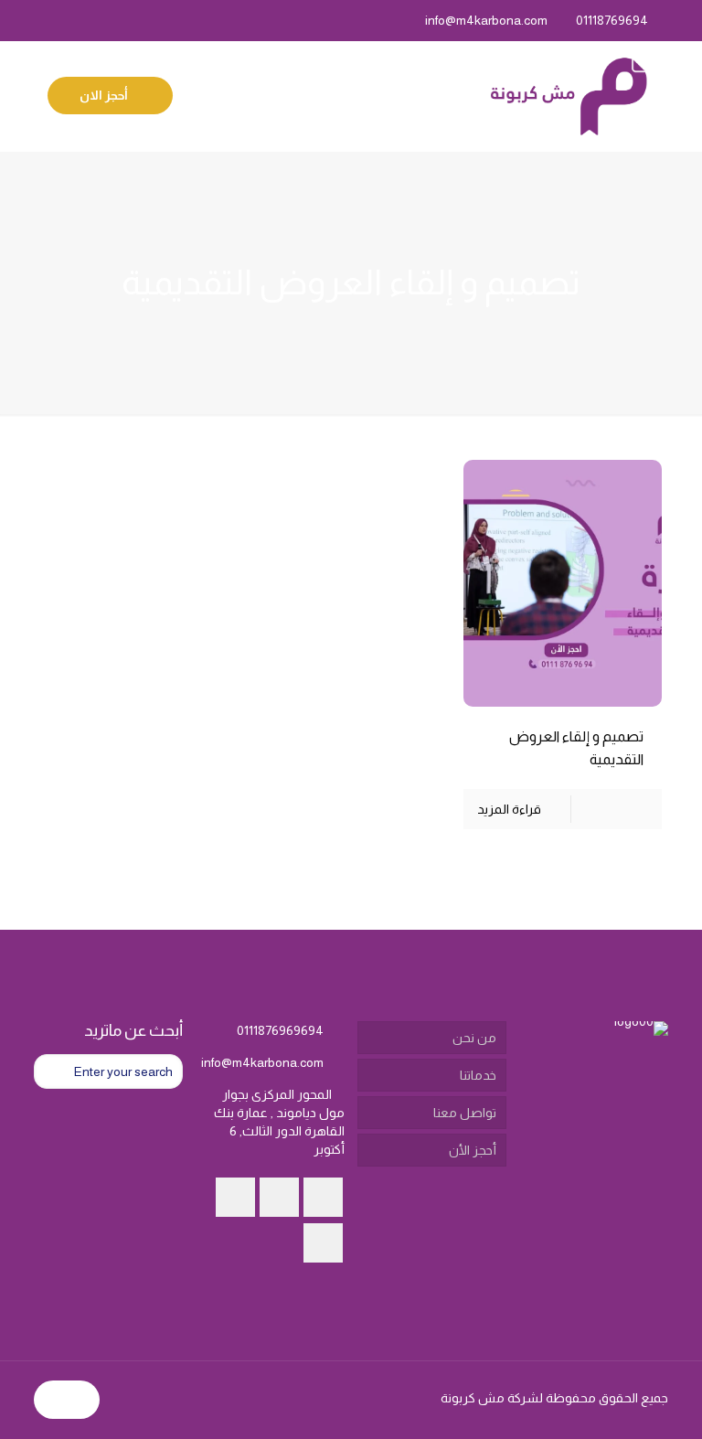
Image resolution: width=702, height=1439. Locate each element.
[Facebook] (117, 19)
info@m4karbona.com (486, 20)
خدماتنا (478, 1075)
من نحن (474, 1037)
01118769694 (612, 20)
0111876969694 (280, 1030)
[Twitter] (92, 19)
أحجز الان (105, 95)
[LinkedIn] (68, 19)
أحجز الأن (472, 1150)
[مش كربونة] (568, 96)
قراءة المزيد (509, 809)
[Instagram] (43, 19)
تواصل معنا (464, 1112)
